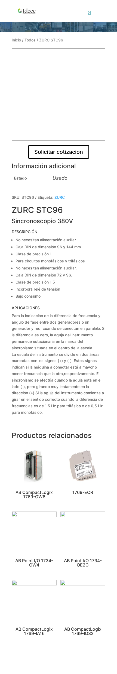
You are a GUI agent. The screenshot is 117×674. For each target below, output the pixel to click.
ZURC (59, 197)
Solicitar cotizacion (58, 152)
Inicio (16, 40)
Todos (30, 40)
